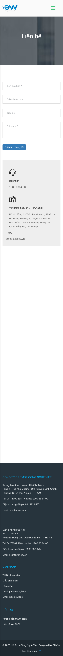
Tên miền (8, 586)
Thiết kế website (11, 575)
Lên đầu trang (29, 651)
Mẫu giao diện (10, 580)
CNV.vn (56, 645)
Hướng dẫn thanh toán (15, 618)
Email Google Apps (13, 596)
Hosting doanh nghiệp (14, 591)
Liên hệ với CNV (11, 624)
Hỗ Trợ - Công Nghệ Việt (24, 645)
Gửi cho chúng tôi (14, 147)
